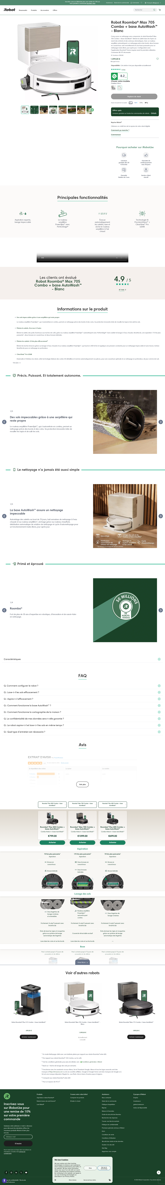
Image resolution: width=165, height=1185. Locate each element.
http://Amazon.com (56, 1072)
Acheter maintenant (29, 1037)
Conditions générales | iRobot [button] (92, 1062)
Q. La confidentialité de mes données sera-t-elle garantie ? (34, 718)
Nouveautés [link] (23, 10)
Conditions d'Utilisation (109, 1138)
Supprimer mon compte (109, 1151)
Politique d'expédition (108, 1104)
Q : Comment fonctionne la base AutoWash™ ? (27, 705)
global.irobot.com (138, 1104)
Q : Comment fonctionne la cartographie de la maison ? (32, 712)
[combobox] (145, 10)
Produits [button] (34, 10)
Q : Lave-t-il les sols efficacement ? (21, 692)
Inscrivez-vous (91, 3)
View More (82, 962)
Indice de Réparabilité (140, 1108)
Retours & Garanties (108, 1111)
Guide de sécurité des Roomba (111, 1114)
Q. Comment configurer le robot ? (21, 685)
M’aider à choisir (75, 1101)
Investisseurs (137, 1101)
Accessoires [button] (45, 10)
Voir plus (16, 363)
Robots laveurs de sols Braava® (46, 1101)
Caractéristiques (12, 659)
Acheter (52, 843)
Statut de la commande (121, 3)
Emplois (135, 1097)
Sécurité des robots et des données (112, 1141)
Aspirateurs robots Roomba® (45, 1097)
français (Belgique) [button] (153, 3)
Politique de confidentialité (110, 1124)
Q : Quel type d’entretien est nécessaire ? (24, 731)
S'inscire (18, 1143)
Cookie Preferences (9, 1182)
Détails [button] (153, 113)
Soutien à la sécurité (108, 1145)
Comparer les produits (77, 1097)
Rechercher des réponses (109, 1118)
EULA (103, 1131)
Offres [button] (55, 10)
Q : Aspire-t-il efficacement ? (18, 698)
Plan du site (22, 1180)
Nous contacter (106, 1097)
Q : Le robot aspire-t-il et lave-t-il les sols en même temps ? (34, 725)
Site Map (104, 1148)
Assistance (109, 3)
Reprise (104, 1108)
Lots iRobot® (40, 1104)
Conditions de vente (108, 1134)
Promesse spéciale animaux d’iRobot (113, 1128)
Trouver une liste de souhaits (110, 1121)
